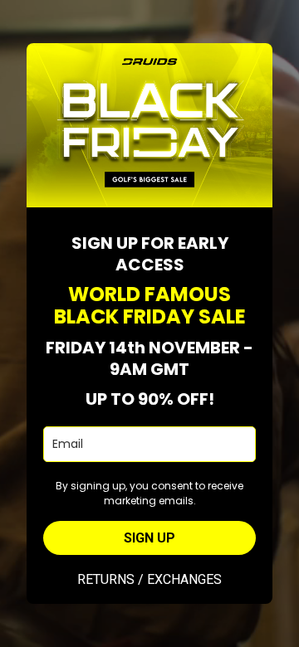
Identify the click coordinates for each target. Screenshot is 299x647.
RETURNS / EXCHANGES (149, 579)
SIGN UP (149, 538)
